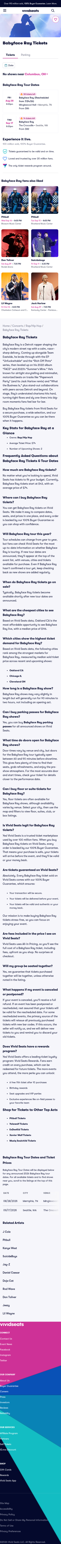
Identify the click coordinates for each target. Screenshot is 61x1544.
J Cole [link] (7, 1231)
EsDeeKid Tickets (19, 1129)
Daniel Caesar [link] (11, 1272)
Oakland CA (16, 670)
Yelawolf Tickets (18, 1123)
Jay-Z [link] (6, 1264)
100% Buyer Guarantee (34, 3)
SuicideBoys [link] (10, 1256)
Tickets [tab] (10, 54)
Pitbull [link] (6, 1240)
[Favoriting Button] (55, 19)
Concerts (17, 325)
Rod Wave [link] (9, 1289)
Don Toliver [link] (9, 1297)
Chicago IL (15, 676)
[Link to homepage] (30, 10)
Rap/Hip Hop (33, 325)
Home (6, 325)
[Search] (53, 10)
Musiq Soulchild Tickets (22, 1140)
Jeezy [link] (6, 1305)
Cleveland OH (17, 681)
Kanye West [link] (10, 1248)
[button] (9, 65)
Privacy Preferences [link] (10, 1531)
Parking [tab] (25, 54)
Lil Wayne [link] (9, 1313)
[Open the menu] (5, 10)
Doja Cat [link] (8, 1280)
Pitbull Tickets (17, 1118)
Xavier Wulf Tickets (20, 1135)
